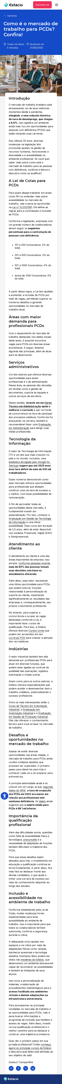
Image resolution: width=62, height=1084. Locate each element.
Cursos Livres (36, 630)
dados (42, 801)
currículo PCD (17, 637)
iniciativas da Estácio (32, 959)
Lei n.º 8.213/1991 (22, 207)
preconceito (30, 839)
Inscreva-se (42, 4)
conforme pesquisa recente (34, 563)
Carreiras (12, 15)
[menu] (56, 5)
